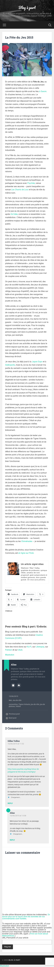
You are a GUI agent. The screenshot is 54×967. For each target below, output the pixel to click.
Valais (18, 706)
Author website (19, 685)
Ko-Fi (29, 647)
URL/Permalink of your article (15, 938)
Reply (10, 803)
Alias (12, 812)
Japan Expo (37, 361)
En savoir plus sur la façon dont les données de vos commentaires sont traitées (26, 916)
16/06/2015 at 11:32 (16, 744)
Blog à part (27, 7)
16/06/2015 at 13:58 (18, 816)
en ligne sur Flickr (26, 553)
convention (13, 704)
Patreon (8, 650)
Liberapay (40, 647)
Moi (10, 700)
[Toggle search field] (49, 25)
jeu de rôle (35, 704)
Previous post (14, 714)
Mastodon (9, 655)
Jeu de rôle (17, 700)
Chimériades (26, 541)
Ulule (20, 650)
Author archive (13, 685)
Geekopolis (10, 365)
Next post (12, 718)
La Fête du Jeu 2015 (19, 37)
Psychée (31, 183)
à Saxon (42, 91)
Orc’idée (14, 214)
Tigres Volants (24, 704)
